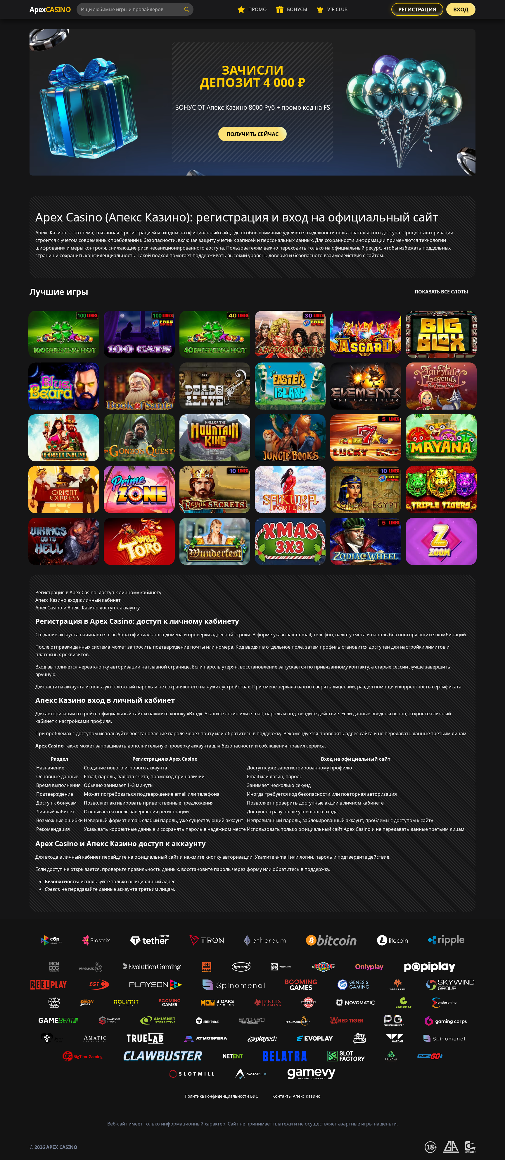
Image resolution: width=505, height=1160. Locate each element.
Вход (460, 9)
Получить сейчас (252, 134)
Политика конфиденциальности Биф (221, 1096)
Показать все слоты (441, 291)
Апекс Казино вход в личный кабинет (78, 600)
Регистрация (417, 9)
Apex (50, 9)
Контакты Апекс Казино (296, 1096)
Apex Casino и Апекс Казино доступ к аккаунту (87, 607)
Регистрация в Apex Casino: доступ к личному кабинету (98, 592)
